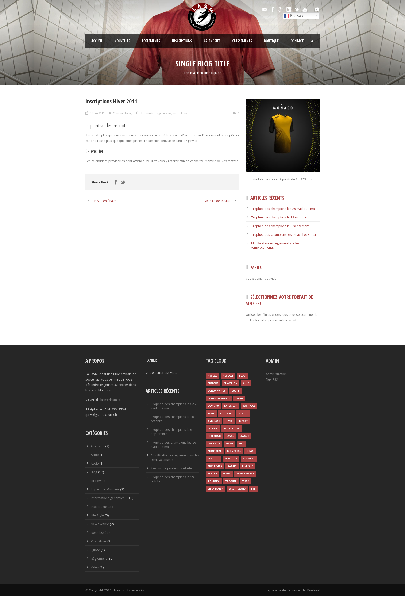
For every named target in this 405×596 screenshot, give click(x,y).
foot (211, 413)
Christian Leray (122, 113)
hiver (229, 421)
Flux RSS (272, 379)
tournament (245, 473)
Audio (95, 463)
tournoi (214, 481)
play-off (213, 458)
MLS (241, 443)
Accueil (97, 40)
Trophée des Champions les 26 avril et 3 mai (283, 234)
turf (245, 481)
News (250, 450)
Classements (242, 40)
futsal (243, 413)
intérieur (214, 436)
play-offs (231, 458)
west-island (237, 488)
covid (239, 398)
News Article (100, 524)
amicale (228, 375)
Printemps (215, 466)
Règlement (99, 558)
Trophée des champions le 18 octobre (279, 217)
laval (230, 436)
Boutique (271, 40)
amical (212, 375)
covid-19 (213, 405)
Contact (297, 40)
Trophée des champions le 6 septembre (280, 226)
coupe (235, 390)
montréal (234, 450)
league (244, 436)
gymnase (214, 421)
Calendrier (212, 40)
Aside (95, 454)
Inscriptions (182, 40)
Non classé (99, 532)
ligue (229, 443)
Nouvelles (122, 40)
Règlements (151, 40)
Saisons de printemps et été (171, 468)
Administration (276, 374)
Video (95, 567)
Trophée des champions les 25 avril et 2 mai (283, 208)
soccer (212, 473)
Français (296, 15)
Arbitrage (97, 446)
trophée (230, 481)
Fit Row (96, 480)
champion (230, 383)
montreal (214, 450)
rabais (232, 466)
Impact (243, 421)
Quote (95, 550)
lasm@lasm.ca (110, 399)
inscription (231, 428)
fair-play (249, 405)
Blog (94, 472)
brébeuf (213, 383)
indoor (213, 428)
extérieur (230, 405)
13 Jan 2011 (97, 113)
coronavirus (217, 390)
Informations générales (156, 113)
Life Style (97, 515)
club (246, 383)
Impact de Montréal (105, 489)
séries (227, 473)
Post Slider (99, 541)
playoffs (249, 458)
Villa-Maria (215, 488)
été (253, 488)
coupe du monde (219, 398)
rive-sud (247, 466)
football (226, 413)
